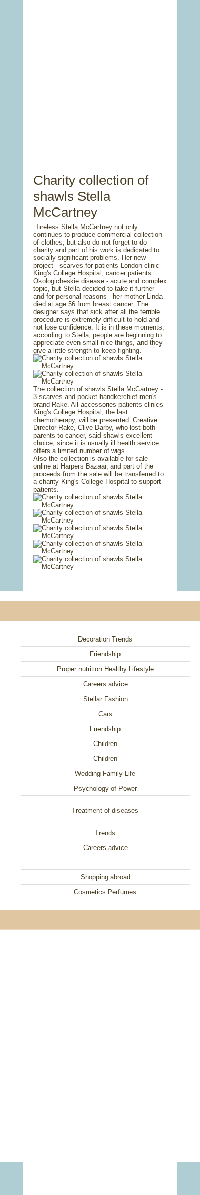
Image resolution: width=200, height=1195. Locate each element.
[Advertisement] (100, 74)
